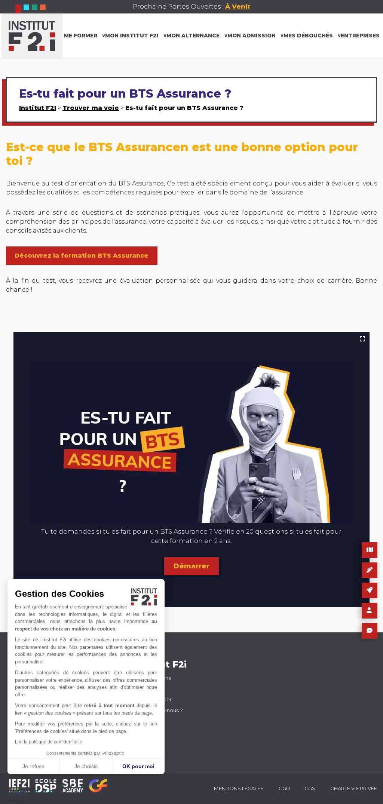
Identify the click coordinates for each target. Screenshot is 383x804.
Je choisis (86, 766)
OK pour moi (138, 766)
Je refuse (33, 766)
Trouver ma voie (90, 107)
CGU (284, 788)
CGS (309, 788)
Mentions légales (239, 788)
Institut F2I (37, 107)
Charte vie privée (353, 788)
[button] (18, 793)
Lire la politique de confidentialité (48, 742)
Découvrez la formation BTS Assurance (81, 255)
